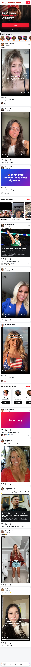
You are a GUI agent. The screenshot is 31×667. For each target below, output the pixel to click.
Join (28, 2)
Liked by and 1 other (10, 100)
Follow (5, 402)
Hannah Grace (18, 398)
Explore (28, 199)
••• (29, 44)
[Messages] (15, 664)
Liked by (7, 162)
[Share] (10, 97)
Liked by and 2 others (11, 261)
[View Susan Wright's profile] (2, 38)
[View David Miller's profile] (19, 38)
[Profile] (26, 664)
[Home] (4, 664)
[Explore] (10, 664)
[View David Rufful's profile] (2, 103)
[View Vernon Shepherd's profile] (2, 193)
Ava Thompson (5, 398)
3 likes (5, 194)
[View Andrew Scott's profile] (25, 38)
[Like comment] (29, 103)
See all (28, 386)
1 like (5, 104)
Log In (3, 2)
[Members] (21, 664)
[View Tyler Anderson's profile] (13, 38)
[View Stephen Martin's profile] (8, 38)
